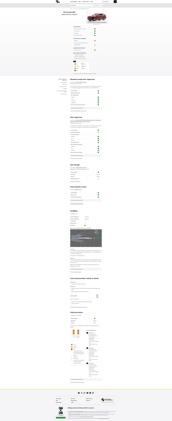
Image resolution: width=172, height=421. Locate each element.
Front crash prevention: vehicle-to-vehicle (62, 91)
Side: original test (64, 82)
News (80, 1)
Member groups (74, 400)
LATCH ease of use (77, 50)
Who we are (73, 398)
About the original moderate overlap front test (78, 110)
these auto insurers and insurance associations (86, 416)
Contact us (88, 400)
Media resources (89, 398)
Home (71, 8)
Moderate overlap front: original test (80, 28)
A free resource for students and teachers (107, 402)
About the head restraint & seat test (77, 203)
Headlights (75, 40)
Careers (72, 402)
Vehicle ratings (73, 1)
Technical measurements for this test (77, 155)
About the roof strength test (75, 181)
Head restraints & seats (78, 35)
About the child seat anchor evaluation (77, 382)
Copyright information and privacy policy (103, 418)
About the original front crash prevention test (79, 307)
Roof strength (76, 33)
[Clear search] (94, 5)
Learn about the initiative (61, 417)
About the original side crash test (76, 158)
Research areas (85, 1)
